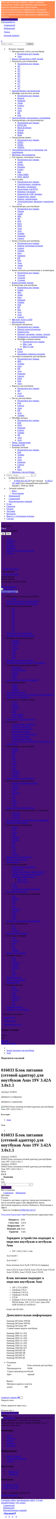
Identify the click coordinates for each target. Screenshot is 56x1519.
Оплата (10, 509)
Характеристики (18, 1214)
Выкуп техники (14, 1456)
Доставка (11, 511)
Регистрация (18, 493)
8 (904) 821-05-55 (22, 481)
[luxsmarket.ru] (8, 1418)
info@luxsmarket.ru (9, 1495)
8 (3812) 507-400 (10, 574)
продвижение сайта (26, 1500)
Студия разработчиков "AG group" (22, 1501)
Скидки (10, 518)
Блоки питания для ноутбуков (20, 1050)
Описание (5, 1214)
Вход (14, 491)
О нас (9, 504)
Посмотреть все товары (28, 54)
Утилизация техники (16, 1458)
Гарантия (11, 506)
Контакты (11, 514)
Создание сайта (8, 1500)
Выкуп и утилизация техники (20, 516)
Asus (9, 1053)
